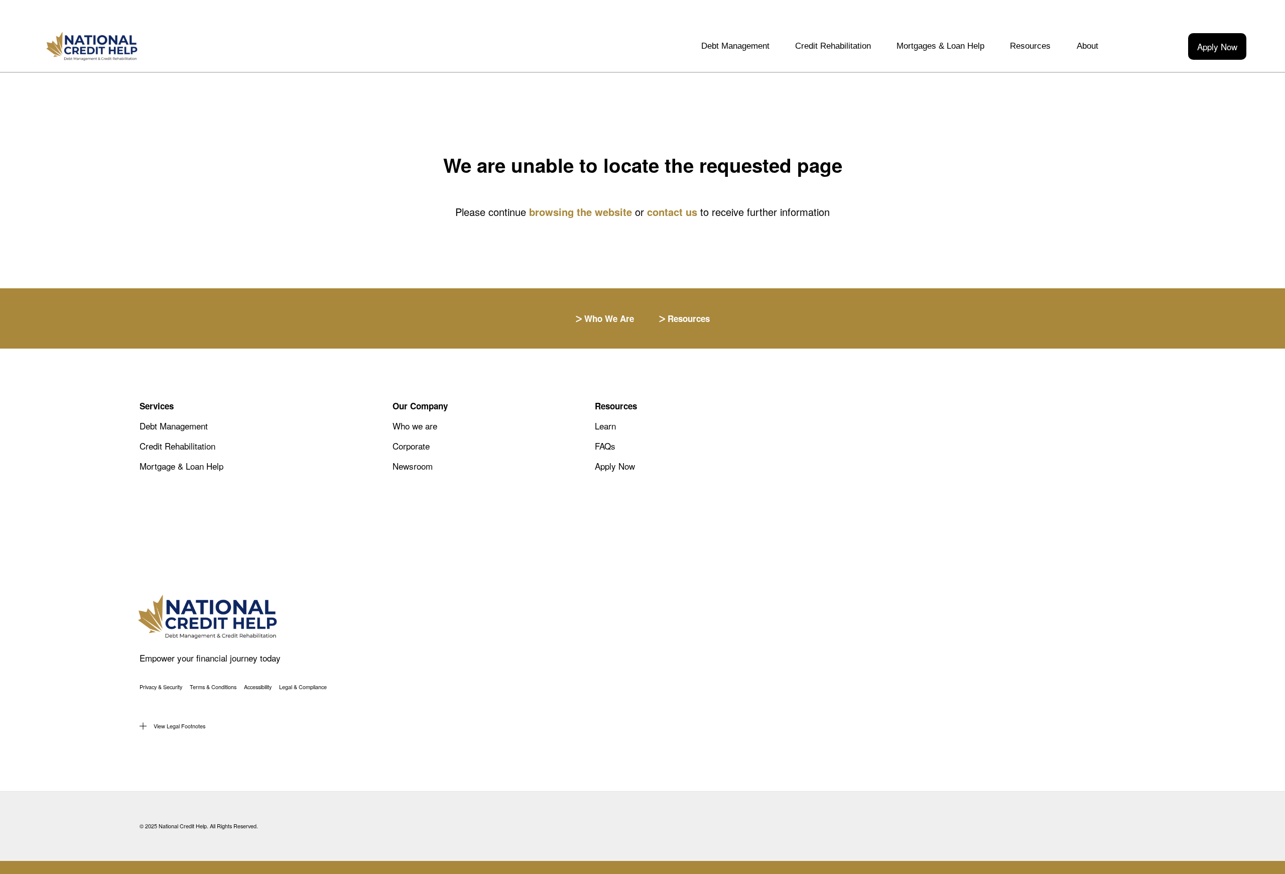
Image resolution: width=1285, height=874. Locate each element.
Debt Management (735, 46)
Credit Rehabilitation (833, 46)
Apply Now (1217, 46)
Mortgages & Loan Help (940, 46)
